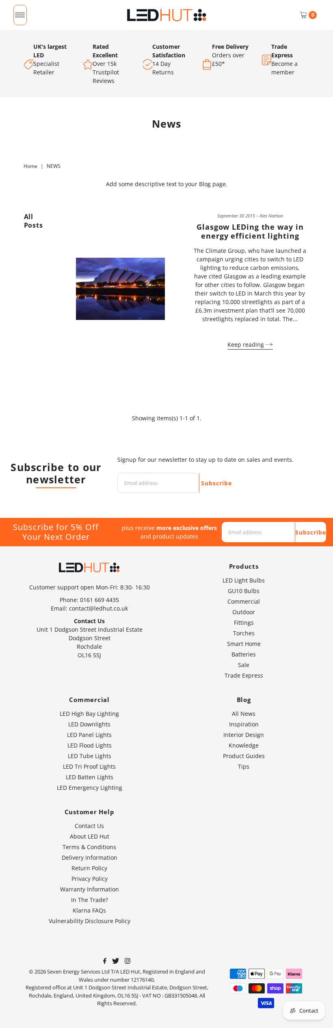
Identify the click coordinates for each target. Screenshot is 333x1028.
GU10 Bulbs (243, 591)
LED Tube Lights (89, 756)
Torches (244, 633)
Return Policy (89, 868)
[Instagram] (127, 962)
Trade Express (244, 675)
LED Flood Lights (89, 745)
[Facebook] (104, 962)
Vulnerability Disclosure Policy (89, 921)
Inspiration (244, 724)
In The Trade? (89, 900)
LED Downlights (89, 724)
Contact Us (89, 826)
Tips (243, 766)
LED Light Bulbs (244, 580)
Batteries (243, 654)
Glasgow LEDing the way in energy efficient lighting (250, 231)
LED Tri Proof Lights (89, 766)
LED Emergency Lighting (89, 787)
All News (243, 713)
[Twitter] (115, 962)
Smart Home (244, 644)
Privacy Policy (89, 878)
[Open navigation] (20, 15)
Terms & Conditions (89, 847)
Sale (243, 665)
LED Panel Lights (89, 735)
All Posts (33, 221)
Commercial (243, 601)
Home (30, 166)
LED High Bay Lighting (89, 713)
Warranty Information (89, 889)
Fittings (244, 622)
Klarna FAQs (89, 910)
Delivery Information (89, 857)
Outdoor (243, 612)
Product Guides (244, 756)
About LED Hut (89, 836)
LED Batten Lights (89, 777)
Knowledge (244, 745)
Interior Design (243, 735)
